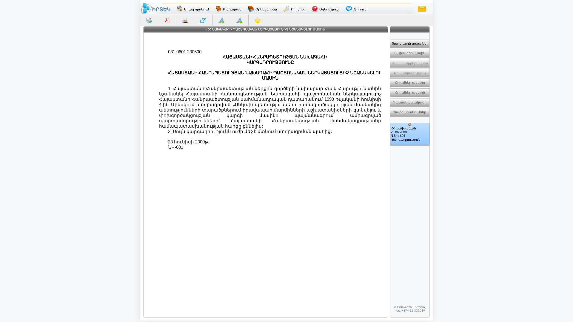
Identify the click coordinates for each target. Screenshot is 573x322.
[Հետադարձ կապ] (422, 8)
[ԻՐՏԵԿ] (155, 8)
